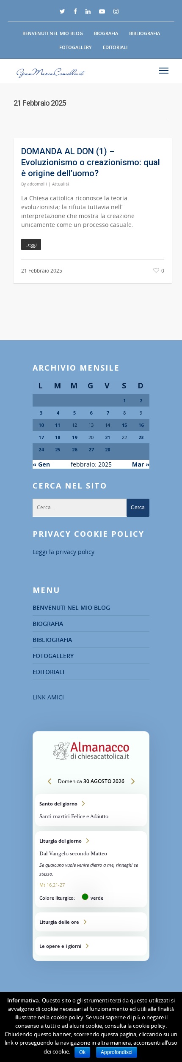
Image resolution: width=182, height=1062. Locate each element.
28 (107, 449)
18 (57, 437)
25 (57, 449)
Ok (82, 1052)
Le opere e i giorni (91, 946)
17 (41, 437)
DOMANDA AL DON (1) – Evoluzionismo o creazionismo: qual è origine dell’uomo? (90, 162)
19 (74, 437)
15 (124, 425)
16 (140, 425)
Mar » (140, 464)
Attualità (60, 184)
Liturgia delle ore (91, 921)
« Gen (41, 464)
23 (140, 437)
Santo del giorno (91, 810)
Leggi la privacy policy (63, 552)
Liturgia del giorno (91, 869)
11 (57, 425)
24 (41, 449)
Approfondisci (116, 1052)
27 (91, 449)
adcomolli (37, 184)
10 (41, 425)
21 (107, 437)
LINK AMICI (48, 697)
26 (74, 449)
